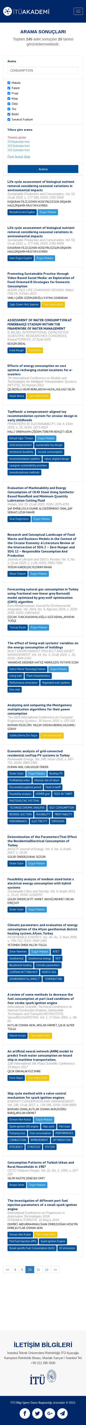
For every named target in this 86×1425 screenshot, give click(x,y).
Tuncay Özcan (17, 627)
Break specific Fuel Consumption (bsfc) (32, 1248)
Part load (64, 1126)
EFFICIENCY (16, 1147)
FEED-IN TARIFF (63, 794)
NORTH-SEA (49, 972)
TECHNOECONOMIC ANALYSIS (27, 807)
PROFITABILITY (63, 814)
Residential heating (20, 965)
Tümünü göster (17, 137)
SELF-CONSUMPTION (61, 807)
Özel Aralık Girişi (19, 157)
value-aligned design (56, 459)
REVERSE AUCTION (20, 814)
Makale (16, 83)
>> (55, 1269)
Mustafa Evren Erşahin (22, 212)
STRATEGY (33, 1147)
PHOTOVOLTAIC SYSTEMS (24, 801)
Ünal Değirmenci (19, 519)
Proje (15, 93)
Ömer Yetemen (18, 951)
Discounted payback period (25, 787)
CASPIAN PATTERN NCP (23, 972)
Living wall (15, 676)
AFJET (56, 951)
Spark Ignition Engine (53, 1241)
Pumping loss (17, 1133)
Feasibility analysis (20, 794)
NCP (58, 958)
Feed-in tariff (53, 787)
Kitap (15, 98)
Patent (16, 88)
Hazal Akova (16, 396)
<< (7, 1269)
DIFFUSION (58, 821)
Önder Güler (16, 773)
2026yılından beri (19, 141)
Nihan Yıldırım (17, 574)
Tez (14, 109)
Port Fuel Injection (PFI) (22, 1241)
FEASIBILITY (43, 814)
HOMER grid (42, 794)
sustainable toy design (49, 445)
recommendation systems (24, 459)
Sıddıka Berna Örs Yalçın (23, 735)
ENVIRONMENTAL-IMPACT (24, 979)
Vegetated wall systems (56, 682)
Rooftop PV (55, 773)
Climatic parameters (48, 965)
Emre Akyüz (16, 1078)
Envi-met (14, 689)
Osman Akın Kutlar (20, 1119)
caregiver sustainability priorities (28, 465)
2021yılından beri (19, 150)
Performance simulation (23, 682)
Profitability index (19, 780)
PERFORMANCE (18, 821)
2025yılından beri (19, 146)
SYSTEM (50, 1147)
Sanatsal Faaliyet (22, 119)
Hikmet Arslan (17, 1035)
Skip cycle (48, 1126)
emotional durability (21, 452)
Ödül (15, 104)
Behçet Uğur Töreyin (21, 438)
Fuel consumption (40, 1133)
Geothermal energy (39, 958)
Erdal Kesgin (16, 350)
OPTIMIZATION (62, 1140)
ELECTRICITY (39, 821)
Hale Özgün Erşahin (20, 258)
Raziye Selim (16, 1185)
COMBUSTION (17, 1140)
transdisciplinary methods (24, 472)
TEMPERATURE (53, 979)
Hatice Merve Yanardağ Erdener (27, 669)
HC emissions (67, 1248)
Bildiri (15, 114)
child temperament (20, 445)
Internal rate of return (46, 780)
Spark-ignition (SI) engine (23, 1126)
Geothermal (16, 958)
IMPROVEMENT (39, 1140)
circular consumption (50, 452)
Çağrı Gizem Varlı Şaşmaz (24, 304)
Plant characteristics (38, 676)
